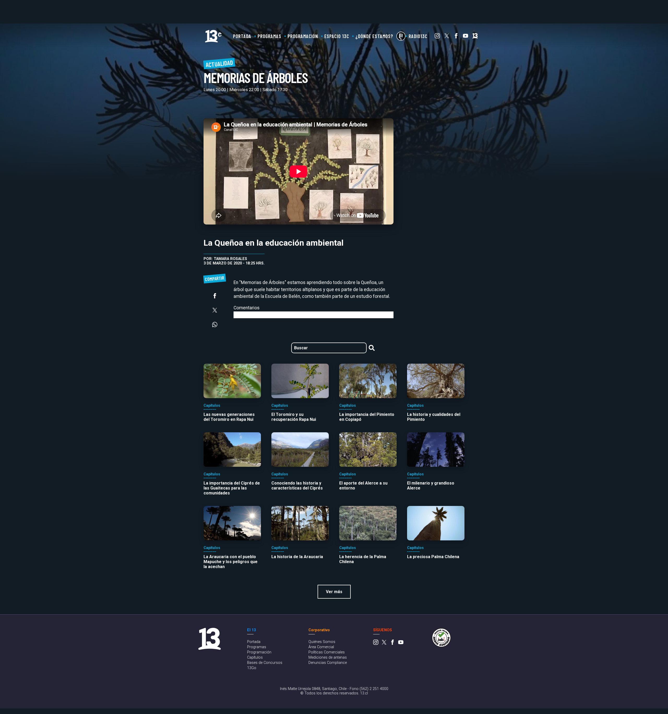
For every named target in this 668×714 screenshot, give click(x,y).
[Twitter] (446, 36)
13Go (251, 668)
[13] (475, 36)
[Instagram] (437, 36)
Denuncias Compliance (327, 662)
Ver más (334, 591)
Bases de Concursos (264, 662)
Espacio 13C (336, 36)
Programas (269, 36)
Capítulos (255, 657)
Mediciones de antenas (327, 657)
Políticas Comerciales (326, 652)
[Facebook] (456, 36)
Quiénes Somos (321, 642)
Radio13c (418, 36)
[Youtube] (465, 36)
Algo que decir (400, 36)
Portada (242, 36)
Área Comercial (321, 647)
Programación (303, 36)
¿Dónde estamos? (374, 36)
